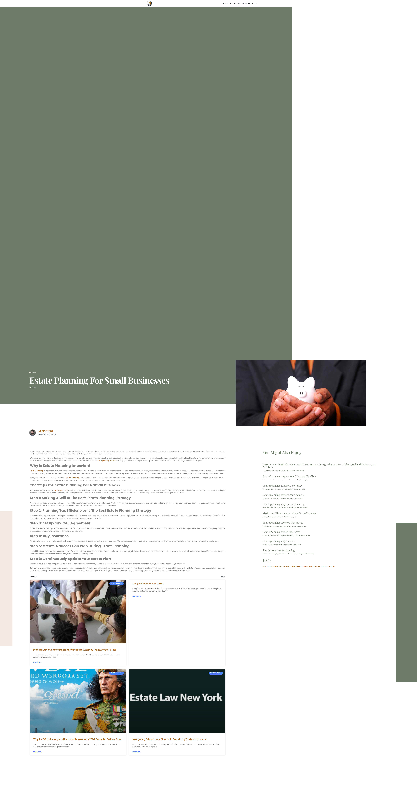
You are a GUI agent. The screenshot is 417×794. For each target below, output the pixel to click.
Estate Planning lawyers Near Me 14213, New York (289, 476)
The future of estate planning (279, 550)
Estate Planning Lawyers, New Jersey (283, 522)
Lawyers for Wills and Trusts (148, 583)
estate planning (72, 477)
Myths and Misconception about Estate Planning (289, 513)
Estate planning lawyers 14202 (279, 541)
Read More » (37, 662)
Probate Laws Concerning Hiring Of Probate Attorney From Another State (74, 649)
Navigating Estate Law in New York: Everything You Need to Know (169, 739)
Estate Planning (36, 471)
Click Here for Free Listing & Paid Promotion (239, 3)
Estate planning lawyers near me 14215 (283, 504)
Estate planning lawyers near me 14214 (283, 494)
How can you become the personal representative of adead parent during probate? (299, 566)
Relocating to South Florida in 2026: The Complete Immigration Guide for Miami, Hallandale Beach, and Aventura (319, 466)
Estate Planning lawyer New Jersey (281, 531)
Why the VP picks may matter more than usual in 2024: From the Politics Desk (77, 739)
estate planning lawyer (106, 460)
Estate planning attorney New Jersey (282, 485)
